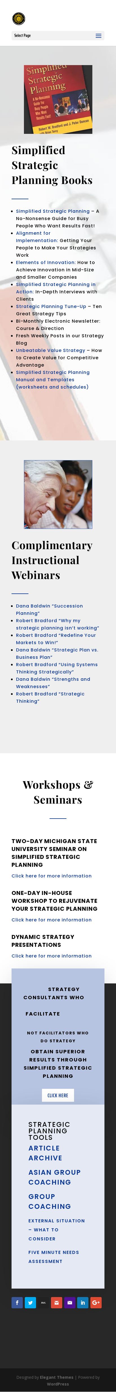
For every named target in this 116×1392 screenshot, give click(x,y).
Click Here (58, 1095)
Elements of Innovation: (46, 262)
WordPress (58, 1384)
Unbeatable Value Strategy (50, 350)
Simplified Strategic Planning (53, 211)
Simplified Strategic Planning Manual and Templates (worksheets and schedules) (53, 379)
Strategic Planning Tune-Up (51, 306)
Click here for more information (52, 876)
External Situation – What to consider (56, 1230)
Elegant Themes (56, 1377)
